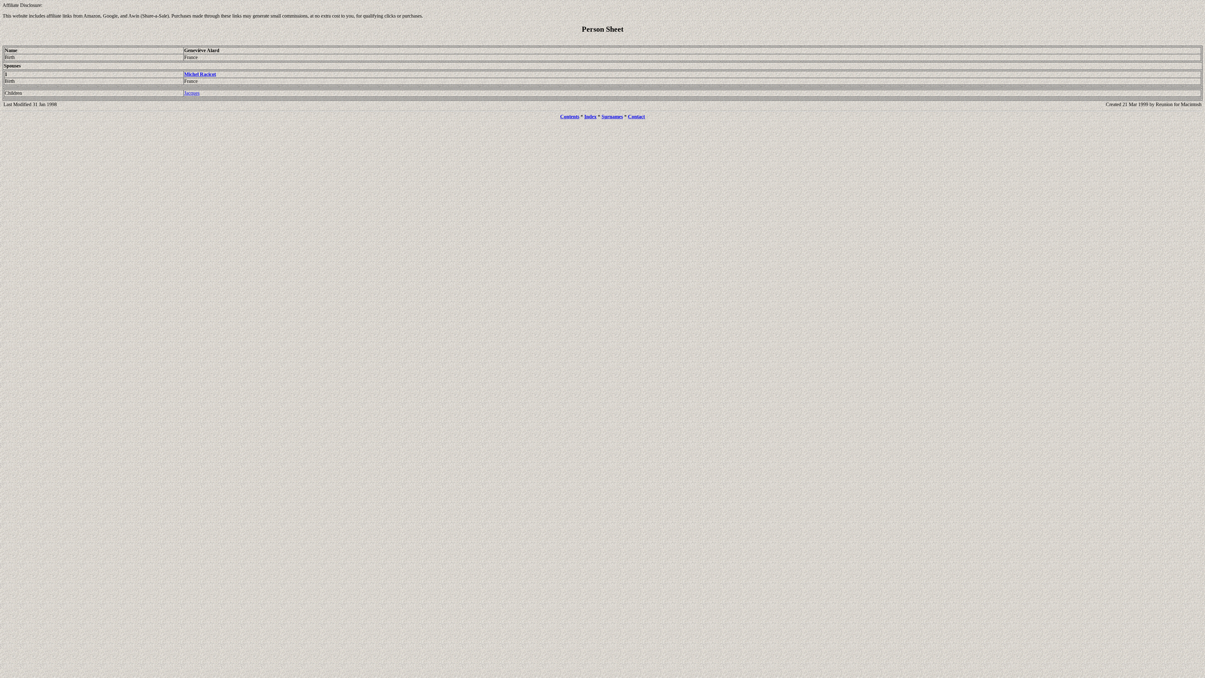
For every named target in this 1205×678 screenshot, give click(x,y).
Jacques (192, 93)
